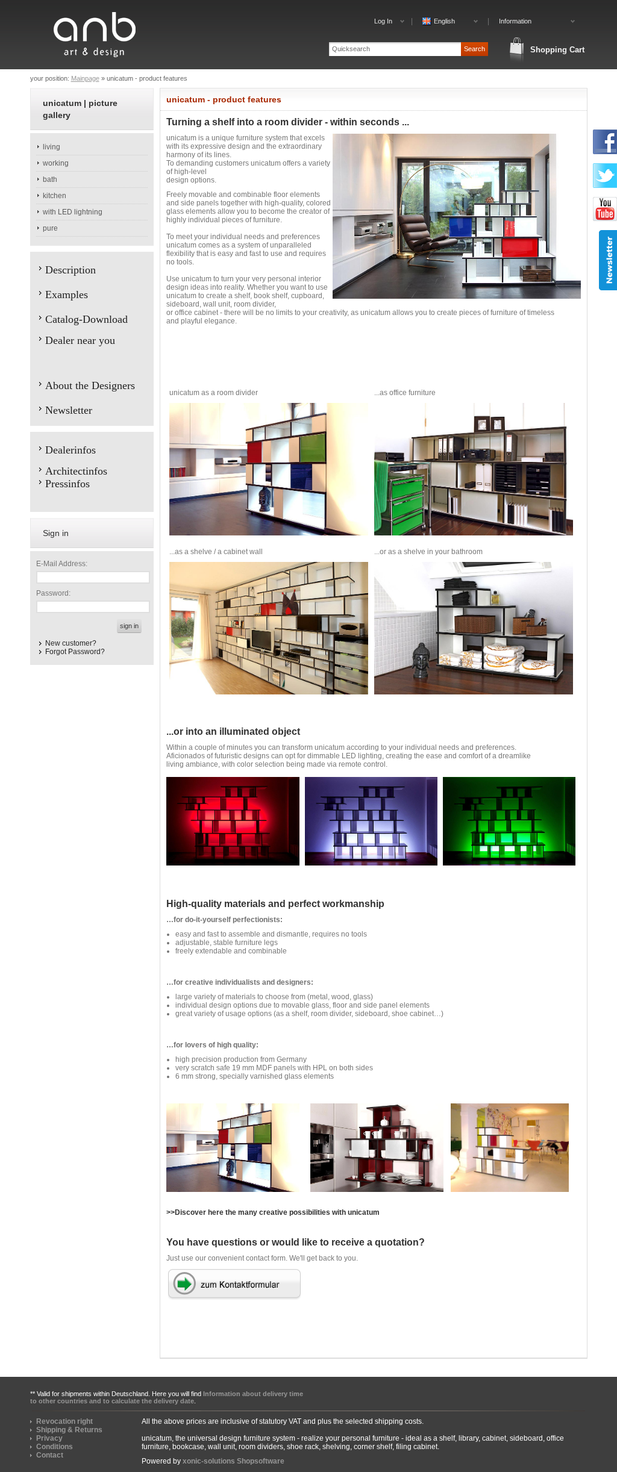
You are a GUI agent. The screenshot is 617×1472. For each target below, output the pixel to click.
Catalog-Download (86, 319)
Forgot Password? (75, 651)
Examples (66, 294)
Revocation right (64, 1421)
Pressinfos (67, 484)
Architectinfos (76, 471)
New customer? (70, 643)
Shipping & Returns (69, 1430)
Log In (383, 21)
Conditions (54, 1446)
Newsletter (68, 410)
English (444, 21)
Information (515, 21)
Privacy (49, 1438)
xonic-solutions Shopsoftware (233, 1461)
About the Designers (90, 385)
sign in (129, 625)
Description (70, 270)
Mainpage (85, 78)
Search (474, 48)
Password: (53, 593)
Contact (49, 1455)
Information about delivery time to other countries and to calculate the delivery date (166, 1397)
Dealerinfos (70, 450)
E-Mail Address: (61, 563)
